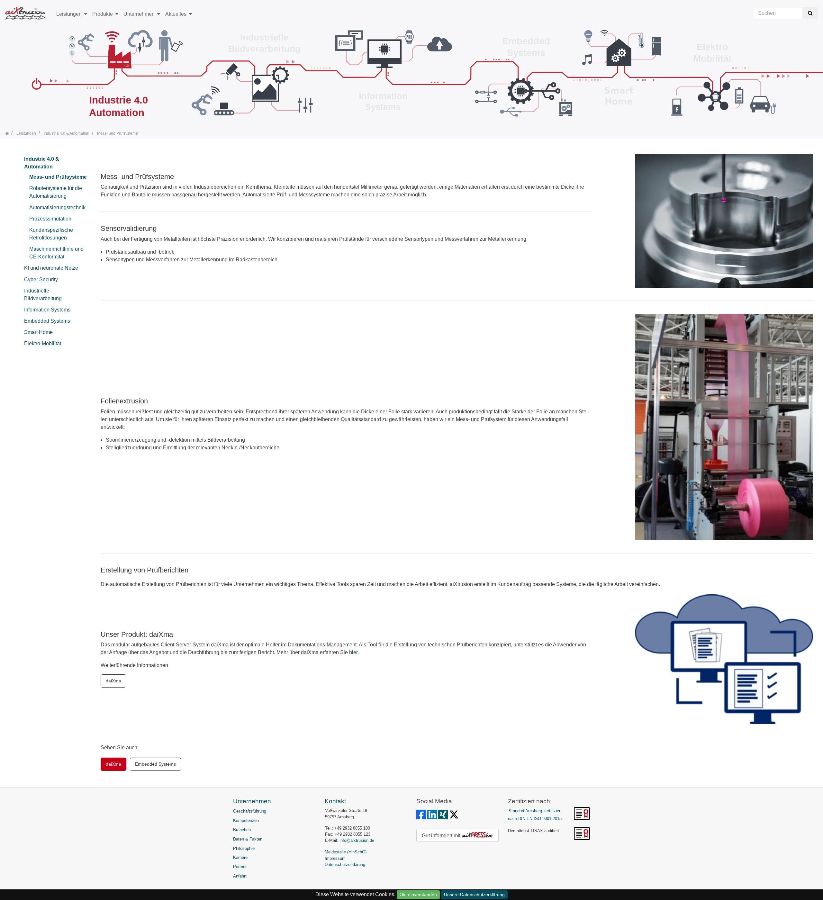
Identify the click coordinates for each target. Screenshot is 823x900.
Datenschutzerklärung (345, 864)
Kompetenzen (246, 820)
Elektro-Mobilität (42, 343)
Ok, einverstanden (418, 894)
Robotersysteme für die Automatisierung (55, 192)
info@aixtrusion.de (356, 840)
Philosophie (244, 848)
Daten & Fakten (247, 839)
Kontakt (335, 801)
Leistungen (69, 14)
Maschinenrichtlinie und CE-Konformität (56, 252)
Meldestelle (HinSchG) (345, 852)
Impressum (335, 858)
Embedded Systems (47, 321)
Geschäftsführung (249, 811)
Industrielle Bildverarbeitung (43, 294)
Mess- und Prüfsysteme (58, 177)
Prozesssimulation (50, 218)
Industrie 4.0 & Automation (41, 162)
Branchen (242, 829)
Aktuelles (175, 14)
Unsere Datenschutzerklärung (474, 894)
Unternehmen (139, 14)
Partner (240, 866)
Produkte (102, 14)
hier (353, 652)
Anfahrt (240, 876)
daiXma (113, 680)
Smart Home (38, 332)
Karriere (240, 857)
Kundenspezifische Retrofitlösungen (51, 233)
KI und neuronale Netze (51, 268)
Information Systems (47, 309)
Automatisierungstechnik (57, 207)
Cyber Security (41, 279)
